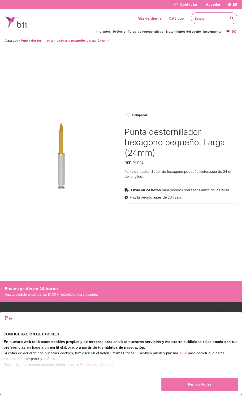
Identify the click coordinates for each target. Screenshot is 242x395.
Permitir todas (199, 384)
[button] (212, 4)
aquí (183, 353)
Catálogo (11, 40)
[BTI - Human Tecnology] (16, 21)
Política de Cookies (97, 364)
